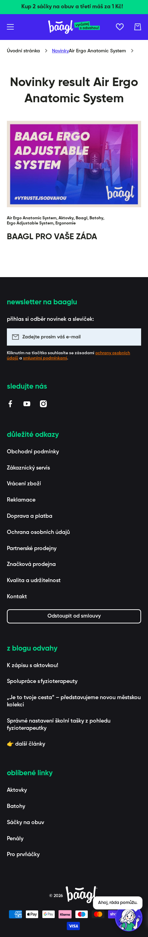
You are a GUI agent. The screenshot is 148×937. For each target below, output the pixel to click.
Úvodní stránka (23, 51)
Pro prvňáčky (23, 854)
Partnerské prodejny (31, 548)
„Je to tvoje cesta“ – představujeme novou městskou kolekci (74, 701)
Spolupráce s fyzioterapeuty (42, 681)
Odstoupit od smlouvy (74, 616)
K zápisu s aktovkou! (32, 665)
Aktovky (17, 790)
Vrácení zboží (24, 484)
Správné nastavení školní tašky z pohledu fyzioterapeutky (58, 724)
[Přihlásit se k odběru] (132, 337)
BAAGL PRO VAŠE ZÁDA (52, 237)
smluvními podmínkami (45, 358)
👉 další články (26, 744)
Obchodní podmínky (33, 452)
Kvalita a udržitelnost (34, 580)
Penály (15, 839)
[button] (137, 26)
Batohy (16, 806)
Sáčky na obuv (25, 822)
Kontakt (17, 597)
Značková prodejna (31, 564)
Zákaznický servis (28, 468)
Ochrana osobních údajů (38, 532)
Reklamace (21, 500)
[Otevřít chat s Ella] (128, 917)
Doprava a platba (29, 516)
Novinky (60, 51)
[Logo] (74, 27)
